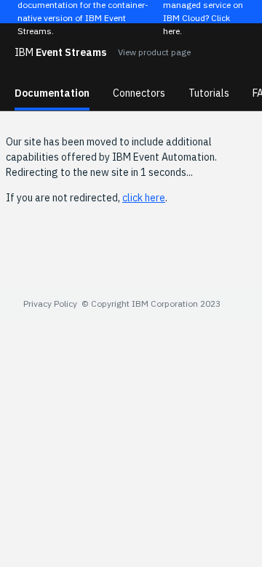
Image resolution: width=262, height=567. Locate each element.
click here (143, 197)
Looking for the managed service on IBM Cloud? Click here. (203, 11)
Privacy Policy (50, 303)
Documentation (52, 93)
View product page (154, 52)
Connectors (139, 93)
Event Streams (60, 52)
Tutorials (208, 93)
